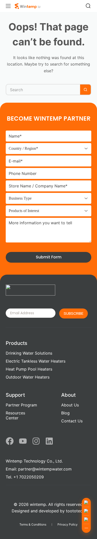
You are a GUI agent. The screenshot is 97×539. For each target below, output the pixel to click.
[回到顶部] (86, 519)
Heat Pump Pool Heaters (29, 369)
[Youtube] (23, 441)
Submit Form (48, 257)
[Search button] (85, 89)
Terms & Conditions (32, 524)
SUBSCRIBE (73, 313)
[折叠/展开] (86, 528)
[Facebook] (10, 441)
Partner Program (21, 404)
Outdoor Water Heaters (27, 377)
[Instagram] (36, 441)
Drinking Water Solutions (29, 353)
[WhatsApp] (86, 511)
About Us (70, 404)
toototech (75, 510)
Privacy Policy (67, 524)
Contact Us (72, 420)
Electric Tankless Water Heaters (35, 361)
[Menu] (8, 5)
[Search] (88, 6)
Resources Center (15, 415)
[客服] (86, 502)
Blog (65, 412)
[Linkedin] (49, 441)
